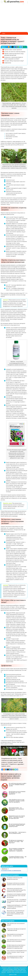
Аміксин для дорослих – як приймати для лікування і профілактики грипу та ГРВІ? (16, 901)
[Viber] (16, 47)
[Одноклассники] (9, 47)
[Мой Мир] (10, 47)
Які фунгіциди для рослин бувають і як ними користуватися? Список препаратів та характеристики (16, 946)
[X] (12, 47)
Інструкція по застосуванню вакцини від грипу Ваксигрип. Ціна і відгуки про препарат (16, 895)
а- (25, 46)
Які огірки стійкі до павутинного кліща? (14, 60)
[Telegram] (22, 47)
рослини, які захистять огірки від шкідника (14, 51)
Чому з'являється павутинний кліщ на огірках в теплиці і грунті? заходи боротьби (17, 952)
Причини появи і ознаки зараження (13, 49)
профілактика (7, 62)
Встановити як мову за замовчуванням (11, 870)
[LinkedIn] (14, 47)
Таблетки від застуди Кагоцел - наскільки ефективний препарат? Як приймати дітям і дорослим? (16, 890)
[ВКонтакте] (7, 47)
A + (23, 46)
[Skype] (20, 47)
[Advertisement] (14, 18)
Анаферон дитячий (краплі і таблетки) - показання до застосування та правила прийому (16, 907)
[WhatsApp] (18, 47)
